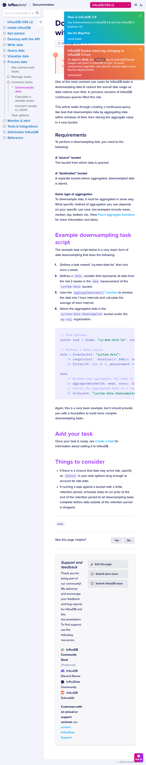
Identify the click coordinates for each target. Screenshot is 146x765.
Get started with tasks (23, 69)
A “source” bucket (68, 158)
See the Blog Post (79, 33)
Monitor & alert (18, 121)
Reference (15, 138)
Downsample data (24, 89)
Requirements (70, 135)
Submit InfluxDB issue (109, 583)
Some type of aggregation (73, 194)
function (96, 292)
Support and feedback (71, 564)
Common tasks (22, 82)
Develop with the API (23, 39)
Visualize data (18, 56)
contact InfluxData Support (67, 732)
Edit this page (103, 564)
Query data (16, 50)
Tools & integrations (22, 126)
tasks (60, 523)
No (129, 540)
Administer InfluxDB (22, 132)
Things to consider (80, 461)
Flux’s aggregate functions (116, 215)
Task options (20, 115)
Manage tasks (21, 77)
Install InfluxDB (19, 28)
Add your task (74, 433)
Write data (15, 45)
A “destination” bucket (71, 173)
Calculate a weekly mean (24, 99)
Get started (16, 33)
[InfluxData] (14, 5)
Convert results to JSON (26, 108)
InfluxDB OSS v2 (20, 22)
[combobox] (22, 13)
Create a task (104, 441)
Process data (17, 62)
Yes (117, 540)
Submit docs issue (107, 574)
